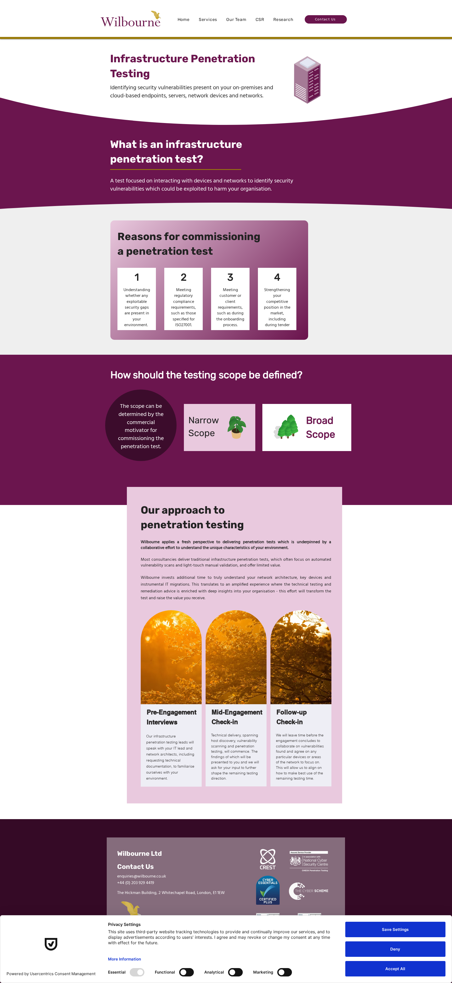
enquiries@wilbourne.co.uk (141, 876)
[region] (219, 427)
